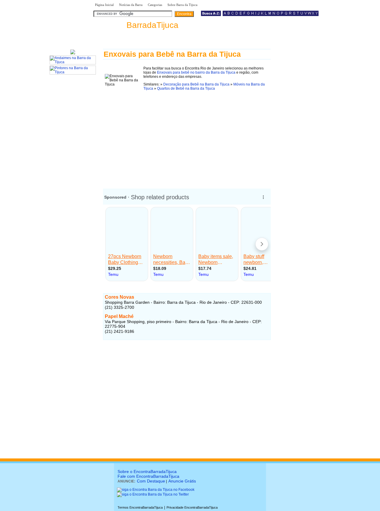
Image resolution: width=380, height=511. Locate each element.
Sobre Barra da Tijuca (182, 5)
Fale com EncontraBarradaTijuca (148, 476)
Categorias (155, 5)
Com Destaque (151, 481)
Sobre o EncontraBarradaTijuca (147, 471)
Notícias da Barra (130, 5)
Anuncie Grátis (182, 481)
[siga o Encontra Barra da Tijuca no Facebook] (155, 490)
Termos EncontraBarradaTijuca (140, 507)
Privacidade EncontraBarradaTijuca (192, 507)
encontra (136, 25)
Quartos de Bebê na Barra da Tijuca (186, 88)
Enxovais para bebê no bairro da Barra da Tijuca (196, 72)
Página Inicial (104, 5)
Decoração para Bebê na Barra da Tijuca (196, 84)
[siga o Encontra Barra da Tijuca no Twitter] (153, 494)
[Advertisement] (187, 137)
